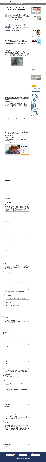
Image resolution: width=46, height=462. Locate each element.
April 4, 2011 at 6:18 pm (7, 272)
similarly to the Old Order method (17, 105)
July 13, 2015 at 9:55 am (8, 380)
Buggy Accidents (33, 109)
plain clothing (16, 24)
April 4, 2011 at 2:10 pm (7, 222)
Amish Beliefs (33, 94)
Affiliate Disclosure (27, 458)
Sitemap (24, 458)
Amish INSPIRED (33, 104)
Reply (28, 204)
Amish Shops (33, 107)
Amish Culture (33, 98)
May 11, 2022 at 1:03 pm (8, 302)
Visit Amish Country (33, 115)
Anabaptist (16, 14)
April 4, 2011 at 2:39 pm (7, 264)
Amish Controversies (34, 97)
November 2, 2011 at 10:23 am (9, 280)
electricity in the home (24, 131)
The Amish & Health (33, 114)
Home (6, 3)
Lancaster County (33, 111)
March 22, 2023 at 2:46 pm (9, 237)
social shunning (25, 54)
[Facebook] (22, 455)
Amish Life (32, 105)
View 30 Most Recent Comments (36, 91)
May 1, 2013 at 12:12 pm (8, 229)
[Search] (39, 455)
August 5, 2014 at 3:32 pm (9, 295)
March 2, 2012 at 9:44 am (7, 317)
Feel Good (32, 110)
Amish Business (33, 95)
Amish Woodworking (34, 108)
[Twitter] (24, 455)
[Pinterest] (26, 455)
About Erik (39, 36)
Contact (21, 458)
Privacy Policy (18, 458)
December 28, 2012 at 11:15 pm (8, 333)
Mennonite (18, 16)
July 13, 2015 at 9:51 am (7, 375)
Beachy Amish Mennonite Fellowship (12, 142)
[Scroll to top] (44, 459)
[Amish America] (10, 1)
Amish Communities (33, 96)
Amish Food (32, 100)
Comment (6, 186)
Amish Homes (33, 102)
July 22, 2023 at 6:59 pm (7, 422)
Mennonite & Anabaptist (34, 112)
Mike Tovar (6, 421)
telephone (6, 133)
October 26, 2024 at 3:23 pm (10, 250)
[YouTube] (20, 455)
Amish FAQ (16, 3)
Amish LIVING (33, 106)
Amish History (33, 101)
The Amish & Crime (33, 113)
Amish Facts (33, 99)
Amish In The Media (33, 103)
